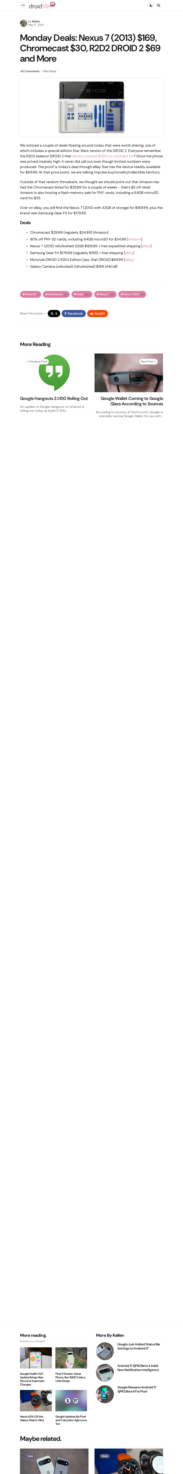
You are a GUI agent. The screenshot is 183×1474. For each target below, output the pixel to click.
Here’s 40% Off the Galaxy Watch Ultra (32, 1418)
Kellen (36, 21)
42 (29, 71)
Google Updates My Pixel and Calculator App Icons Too (71, 1420)
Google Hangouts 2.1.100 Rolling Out (54, 398)
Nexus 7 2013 (133, 294)
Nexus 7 (106, 294)
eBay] (129, 259)
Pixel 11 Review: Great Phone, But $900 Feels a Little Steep (70, 1377)
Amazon (134, 239)
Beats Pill (32, 294)
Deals (83, 294)
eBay (146, 246)
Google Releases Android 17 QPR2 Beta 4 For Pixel (136, 1389)
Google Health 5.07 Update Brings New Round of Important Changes (32, 1379)
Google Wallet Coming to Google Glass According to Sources (132, 401)
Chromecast (57, 294)
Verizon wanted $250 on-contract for (103, 156)
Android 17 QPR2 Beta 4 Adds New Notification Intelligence (138, 1368)
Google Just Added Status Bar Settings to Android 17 (138, 1346)
